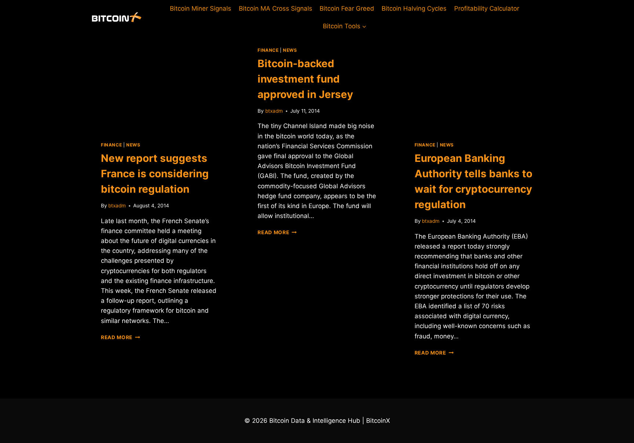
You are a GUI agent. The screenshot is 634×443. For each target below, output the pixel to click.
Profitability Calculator (486, 8)
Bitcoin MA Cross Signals (275, 8)
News (133, 145)
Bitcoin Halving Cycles (414, 8)
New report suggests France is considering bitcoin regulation (155, 173)
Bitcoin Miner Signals (200, 8)
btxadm (117, 205)
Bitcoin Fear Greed (347, 8)
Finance (111, 145)
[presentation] (160, 82)
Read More (120, 337)
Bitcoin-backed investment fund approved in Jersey (305, 79)
